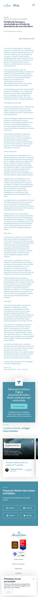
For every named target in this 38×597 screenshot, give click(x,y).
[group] (18, 457)
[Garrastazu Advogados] (7, 5)
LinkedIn (11, 515)
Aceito (8, 592)
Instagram (11, 508)
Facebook (29, 508)
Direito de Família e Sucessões (15, 19)
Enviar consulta (19, 406)
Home (6, 17)
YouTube (29, 515)
